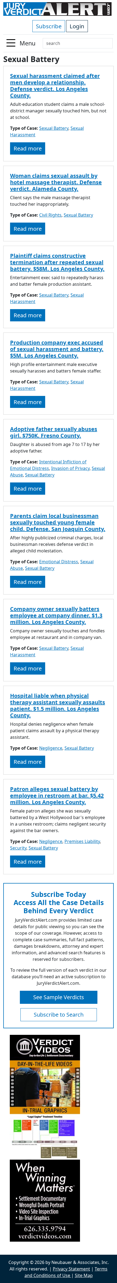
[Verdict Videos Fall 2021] (58, 1138)
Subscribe (48, 26)
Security (18, 848)
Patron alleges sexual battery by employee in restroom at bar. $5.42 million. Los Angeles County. (57, 795)
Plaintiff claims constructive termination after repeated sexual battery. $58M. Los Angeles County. (57, 262)
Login (77, 26)
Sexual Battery (53, 128)
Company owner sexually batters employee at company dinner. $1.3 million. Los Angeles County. (56, 615)
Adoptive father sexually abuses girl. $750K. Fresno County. (53, 432)
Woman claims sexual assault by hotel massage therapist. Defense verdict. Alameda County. (56, 182)
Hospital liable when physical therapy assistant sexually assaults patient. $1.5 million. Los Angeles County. (57, 705)
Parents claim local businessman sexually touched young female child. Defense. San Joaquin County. (57, 522)
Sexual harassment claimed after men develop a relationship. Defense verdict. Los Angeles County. (55, 85)
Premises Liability (82, 841)
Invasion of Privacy (70, 468)
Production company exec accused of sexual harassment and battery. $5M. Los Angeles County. (56, 349)
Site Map (84, 1275)
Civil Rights (50, 215)
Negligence (50, 748)
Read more (28, 148)
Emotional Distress (58, 562)
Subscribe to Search (59, 1014)
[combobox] (78, 43)
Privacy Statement (71, 1269)
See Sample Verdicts (58, 997)
